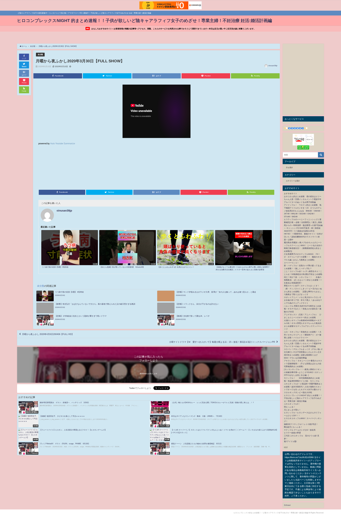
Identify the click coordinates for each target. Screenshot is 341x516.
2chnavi (287, 505)
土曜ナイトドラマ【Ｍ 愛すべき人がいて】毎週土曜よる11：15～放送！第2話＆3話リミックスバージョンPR (222, 342)
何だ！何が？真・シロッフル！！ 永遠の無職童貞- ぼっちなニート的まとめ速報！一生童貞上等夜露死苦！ (303, 280)
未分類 (40, 54)
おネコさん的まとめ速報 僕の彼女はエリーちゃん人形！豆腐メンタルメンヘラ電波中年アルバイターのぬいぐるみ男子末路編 (302, 199)
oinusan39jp (272, 65)
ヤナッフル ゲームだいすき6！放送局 (299, 430)
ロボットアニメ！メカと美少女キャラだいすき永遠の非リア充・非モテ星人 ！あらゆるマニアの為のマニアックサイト (303, 300)
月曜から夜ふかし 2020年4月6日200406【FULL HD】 (48, 334)
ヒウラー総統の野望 (292, 433)
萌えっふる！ (289, 407)
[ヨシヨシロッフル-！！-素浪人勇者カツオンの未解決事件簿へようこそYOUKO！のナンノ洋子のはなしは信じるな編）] (303, 372)
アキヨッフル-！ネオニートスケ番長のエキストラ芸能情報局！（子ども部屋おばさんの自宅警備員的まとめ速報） (303, 363)
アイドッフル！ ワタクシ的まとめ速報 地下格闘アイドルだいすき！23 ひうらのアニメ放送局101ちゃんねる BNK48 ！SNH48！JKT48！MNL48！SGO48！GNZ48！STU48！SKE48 (303, 210)
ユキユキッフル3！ (292, 404)
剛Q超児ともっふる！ (293, 427)
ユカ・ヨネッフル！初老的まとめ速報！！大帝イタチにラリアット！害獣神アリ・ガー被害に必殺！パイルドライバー (302, 335)
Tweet (24, 66)
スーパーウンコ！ (291, 263)
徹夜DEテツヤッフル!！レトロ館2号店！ (301, 424)
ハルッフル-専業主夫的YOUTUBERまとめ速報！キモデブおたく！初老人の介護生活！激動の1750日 (302, 309)
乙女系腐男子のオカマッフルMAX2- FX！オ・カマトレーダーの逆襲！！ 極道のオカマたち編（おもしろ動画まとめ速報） (302, 257)
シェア (24, 58)
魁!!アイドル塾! (290, 441)
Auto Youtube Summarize (62, 143)
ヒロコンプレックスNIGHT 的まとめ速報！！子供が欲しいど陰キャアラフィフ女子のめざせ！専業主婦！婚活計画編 (303, 398)
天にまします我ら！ (292, 410)
